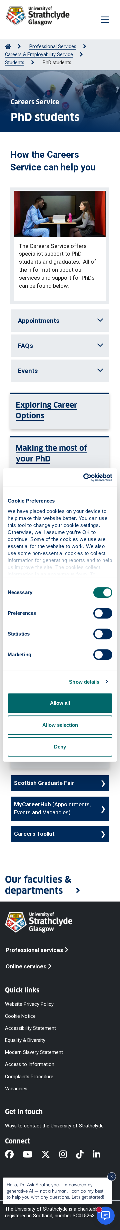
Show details (84, 682)
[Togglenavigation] (105, 19)
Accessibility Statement (30, 1028)
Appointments (38, 320)
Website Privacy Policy (29, 1004)
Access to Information (29, 1064)
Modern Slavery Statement (34, 1052)
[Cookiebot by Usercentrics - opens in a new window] (84, 477)
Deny (60, 746)
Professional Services (52, 46)
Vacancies (16, 1088)
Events (28, 371)
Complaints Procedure (29, 1076)
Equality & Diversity (25, 1040)
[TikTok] (84, 1154)
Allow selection (60, 725)
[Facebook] (14, 1154)
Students (14, 62)
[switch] (102, 613)
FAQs (25, 346)
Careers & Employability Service (39, 54)
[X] (50, 1154)
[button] (60, 885)
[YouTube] (32, 1154)
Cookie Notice (20, 1016)
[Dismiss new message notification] (111, 1176)
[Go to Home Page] (8, 46)
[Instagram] (67, 1154)
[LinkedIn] (101, 1154)
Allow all (60, 703)
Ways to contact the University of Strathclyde (54, 1125)
